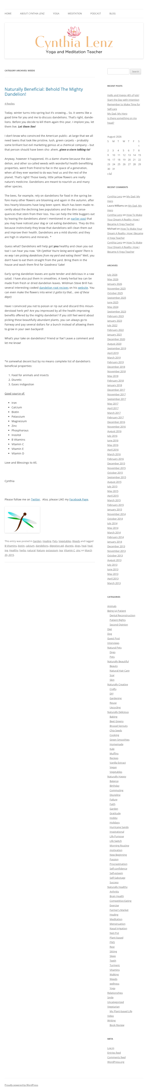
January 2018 (114, 385)
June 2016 (112, 440)
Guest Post (113, 638)
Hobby (114, 818)
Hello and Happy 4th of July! (123, 95)
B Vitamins (11, 545)
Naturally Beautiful (118, 661)
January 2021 (114, 334)
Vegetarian (113, 1006)
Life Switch (116, 841)
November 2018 (116, 371)
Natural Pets (114, 647)
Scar (112, 675)
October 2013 (115, 555)
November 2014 (116, 514)
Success (114, 882)
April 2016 (113, 449)
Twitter (35, 499)
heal (84, 545)
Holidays (115, 822)
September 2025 (116, 297)
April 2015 (113, 495)
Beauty (114, 666)
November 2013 (116, 551)
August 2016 (114, 431)
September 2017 (116, 399)
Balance (114, 781)
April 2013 (113, 578)
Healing (47, 541)
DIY (112, 693)
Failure (113, 799)
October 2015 (115, 472)
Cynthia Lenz (114, 196)
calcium (30, 545)
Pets (54, 541)
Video (110, 1016)
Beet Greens (117, 721)
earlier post (78, 218)
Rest (112, 947)
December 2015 (116, 463)
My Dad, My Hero (117, 113)
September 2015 (116, 477)
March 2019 (114, 357)
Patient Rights (118, 620)
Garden (37, 541)
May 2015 (112, 491)
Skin (112, 680)
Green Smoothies (120, 739)
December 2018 (116, 366)
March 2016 (114, 454)
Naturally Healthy (117, 887)
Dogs (112, 652)
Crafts (113, 689)
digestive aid (57, 545)
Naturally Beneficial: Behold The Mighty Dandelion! (44, 91)
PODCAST (95, 13)
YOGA (56, 13)
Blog (112, 13)
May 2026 (112, 279)
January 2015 (114, 509)
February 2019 (115, 362)
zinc (78, 550)
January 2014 (114, 541)
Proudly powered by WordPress (21, 1085)
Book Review (117, 1025)
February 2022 (115, 330)
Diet (109, 629)
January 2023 (114, 320)
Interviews (113, 643)
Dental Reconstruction (122, 615)
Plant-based (116, 937)
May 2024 (112, 307)
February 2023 (115, 316)
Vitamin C (69, 550)
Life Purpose (117, 836)
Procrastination (118, 864)
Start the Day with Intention (123, 99)
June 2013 (112, 569)
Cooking (114, 735)
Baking (113, 716)
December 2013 (116, 546)
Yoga (112, 988)
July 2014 (112, 523)
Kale (112, 749)
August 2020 (114, 343)
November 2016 (116, 426)
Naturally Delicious (118, 712)
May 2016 (112, 445)
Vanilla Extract (118, 762)
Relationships (115, 993)
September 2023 (116, 311)
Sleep (113, 956)
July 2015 (112, 486)
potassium (52, 550)
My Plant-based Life (121, 1011)
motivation (116, 850)
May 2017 (112, 403)
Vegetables (65, 541)
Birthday (114, 785)
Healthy (13, 550)
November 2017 (116, 394)
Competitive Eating (120, 900)
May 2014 (112, 528)
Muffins (114, 753)
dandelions (42, 545)
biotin (21, 545)
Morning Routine (119, 845)
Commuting (116, 790)
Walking (114, 974)
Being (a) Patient (116, 610)
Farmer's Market (119, 910)
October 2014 (115, 518)
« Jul (109, 173)
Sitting (113, 951)
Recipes (114, 758)
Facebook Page (78, 499)
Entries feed (114, 1052)
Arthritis (114, 891)
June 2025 (112, 302)
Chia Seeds (116, 730)
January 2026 (114, 284)
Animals (111, 606)
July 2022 (112, 325)
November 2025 (116, 288)
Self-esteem (116, 873)
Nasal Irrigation (118, 928)
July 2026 (112, 274)
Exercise (114, 905)
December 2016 (116, 422)
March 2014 (114, 532)
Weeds (76, 541)
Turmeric (115, 965)
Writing (111, 1020)
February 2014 (115, 537)
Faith (112, 804)
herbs (22, 550)
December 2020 (116, 339)
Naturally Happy (116, 776)
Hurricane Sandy (119, 827)
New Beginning (118, 854)
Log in (110, 1048)
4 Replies (10, 103)
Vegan (113, 767)
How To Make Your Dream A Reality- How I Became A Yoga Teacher (124, 219)
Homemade (116, 744)
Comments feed (116, 1057)
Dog (109, 633)
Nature (41, 550)
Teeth (113, 960)
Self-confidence (118, 868)
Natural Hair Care (120, 670)
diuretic (69, 545)
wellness (114, 983)
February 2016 (115, 459)
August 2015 (114, 482)
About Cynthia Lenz (32, 13)
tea (61, 550)
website (83, 287)
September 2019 (116, 348)
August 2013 (114, 560)
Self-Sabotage (117, 877)
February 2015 (115, 505)
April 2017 (113, 408)
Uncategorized (115, 1002)
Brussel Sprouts (119, 726)
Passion (114, 859)
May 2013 (112, 574)
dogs (77, 545)
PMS (112, 942)
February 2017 (115, 417)
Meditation (75, 13)
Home (8, 13)
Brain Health (117, 896)
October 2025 (115, 293)
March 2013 (114, 583)
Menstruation (117, 924)
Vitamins (115, 970)
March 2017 (114, 413)
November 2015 (116, 468)
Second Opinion (119, 624)
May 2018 (112, 376)
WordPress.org (115, 1062)
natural (31, 550)
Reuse (113, 703)
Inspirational (117, 831)
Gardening (116, 698)
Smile (110, 997)
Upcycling (115, 707)
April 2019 (113, 353)
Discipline (115, 795)
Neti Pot (114, 933)
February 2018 (115, 380)
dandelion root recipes (54, 287)
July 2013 (112, 564)
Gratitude (115, 813)
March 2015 (114, 500)
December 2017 (116, 389)
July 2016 (112, 436)
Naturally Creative (117, 684)
